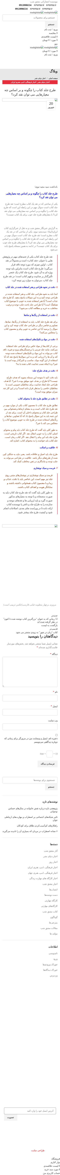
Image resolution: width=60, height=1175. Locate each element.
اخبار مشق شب (50, 884)
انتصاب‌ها (53, 889)
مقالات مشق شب (49, 928)
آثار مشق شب (51, 851)
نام (55, 691)
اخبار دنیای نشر (40, 78)
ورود (55, 959)
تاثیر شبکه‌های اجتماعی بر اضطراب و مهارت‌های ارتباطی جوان (31, 818)
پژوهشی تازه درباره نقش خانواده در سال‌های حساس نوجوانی (33, 810)
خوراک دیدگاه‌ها (50, 970)
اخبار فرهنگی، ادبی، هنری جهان (43, 873)
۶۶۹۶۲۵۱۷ (38, 5)
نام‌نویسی (53, 953)
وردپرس (54, 975)
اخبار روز (53, 862)
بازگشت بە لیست (49, 625)
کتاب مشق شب (50, 911)
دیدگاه (54, 654)
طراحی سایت (37, 1150)
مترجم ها (53, 922)
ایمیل (54, 706)
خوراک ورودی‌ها (50, 964)
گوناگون (54, 917)
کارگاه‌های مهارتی (49, 906)
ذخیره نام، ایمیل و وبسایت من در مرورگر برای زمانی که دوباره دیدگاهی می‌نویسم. (31, 740)
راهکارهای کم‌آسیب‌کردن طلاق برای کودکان (37, 825)
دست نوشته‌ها (51, 895)
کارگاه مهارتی (51, 900)
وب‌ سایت (53, 720)
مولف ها (54, 933)
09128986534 (24, 5)
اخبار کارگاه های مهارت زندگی (43, 878)
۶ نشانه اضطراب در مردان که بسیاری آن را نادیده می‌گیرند (30, 831)
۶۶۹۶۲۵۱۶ (50, 5)
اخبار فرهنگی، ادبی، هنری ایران (23, 82)
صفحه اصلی (53, 78)
